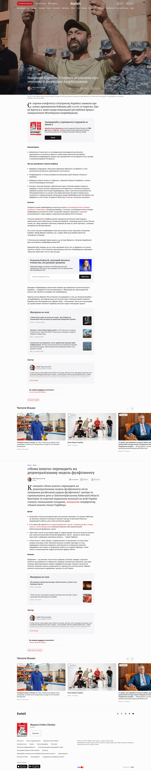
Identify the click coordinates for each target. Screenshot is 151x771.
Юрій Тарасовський (38, 87)
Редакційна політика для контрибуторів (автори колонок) (36, 753)
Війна (73, 8)
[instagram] (125, 714)
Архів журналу (63, 753)
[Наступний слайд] (132, 408)
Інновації (56, 8)
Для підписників (23, 8)
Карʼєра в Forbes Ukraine (50, 741)
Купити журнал (42, 3)
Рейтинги (101, 8)
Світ (78, 8)
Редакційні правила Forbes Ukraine (28, 750)
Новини (34, 8)
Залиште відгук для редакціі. (37, 392)
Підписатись (85, 276)
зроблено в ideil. (128, 767)
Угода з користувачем (33, 741)
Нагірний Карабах (33, 400)
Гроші (49, 8)
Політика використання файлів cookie (50, 747)
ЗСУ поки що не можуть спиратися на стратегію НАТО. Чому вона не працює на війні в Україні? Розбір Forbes (53, 332)
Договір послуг (22, 744)
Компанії (42, 8)
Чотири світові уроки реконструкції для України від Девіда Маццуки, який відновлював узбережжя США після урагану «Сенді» (53, 346)
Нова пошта (31, 650)
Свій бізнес (65, 8)
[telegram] (129, 714)
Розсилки (54, 744)
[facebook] (122, 714)
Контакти (20, 741)
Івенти (31, 744)
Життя (84, 8)
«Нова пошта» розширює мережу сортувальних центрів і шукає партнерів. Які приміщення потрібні (53, 596)
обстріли (39, 650)
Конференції (54, 3)
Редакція (45, 750)
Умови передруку (42, 744)
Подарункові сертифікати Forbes (53, 757)
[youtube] (133, 714)
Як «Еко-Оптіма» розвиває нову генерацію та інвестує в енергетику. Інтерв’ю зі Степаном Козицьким (38, 444)
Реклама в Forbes (22, 757)
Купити (53, 137)
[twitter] (118, 714)
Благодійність (35, 757)
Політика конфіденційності (26, 747)
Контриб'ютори (123, 8)
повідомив (83, 212)
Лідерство (92, 8)
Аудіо (132, 8)
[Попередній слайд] (128, 659)
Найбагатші (110, 8)
